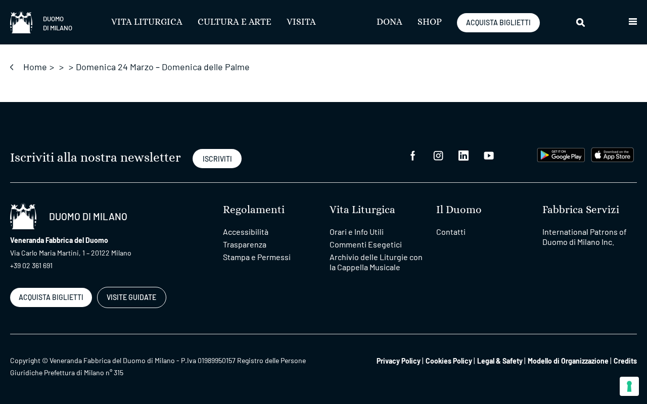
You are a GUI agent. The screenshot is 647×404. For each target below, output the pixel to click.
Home (35, 66)
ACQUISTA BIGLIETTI (498, 22)
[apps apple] (612, 154)
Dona (389, 22)
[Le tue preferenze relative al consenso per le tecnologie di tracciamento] (629, 386)
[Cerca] (581, 22)
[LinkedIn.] (463, 155)
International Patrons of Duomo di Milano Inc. (584, 236)
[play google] (561, 154)
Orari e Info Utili (357, 231)
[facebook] (413, 155)
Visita (301, 22)
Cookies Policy (449, 361)
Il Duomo (459, 210)
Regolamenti (254, 210)
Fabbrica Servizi (580, 210)
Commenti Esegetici (366, 244)
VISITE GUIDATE (131, 297)
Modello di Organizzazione (568, 361)
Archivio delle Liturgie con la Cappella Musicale (376, 262)
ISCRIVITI (217, 159)
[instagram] (438, 155)
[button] (633, 22)
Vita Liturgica (146, 22)
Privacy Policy (399, 361)
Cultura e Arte (234, 22)
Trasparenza (244, 244)
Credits (625, 361)
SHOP (430, 22)
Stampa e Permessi (257, 257)
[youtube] (489, 155)
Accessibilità (245, 231)
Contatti (451, 231)
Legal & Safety (500, 361)
